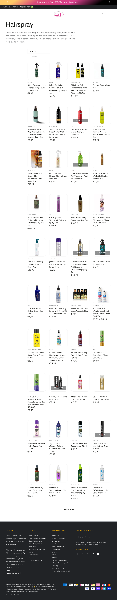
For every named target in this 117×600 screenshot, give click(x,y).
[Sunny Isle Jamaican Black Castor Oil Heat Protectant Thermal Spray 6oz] (58, 115)
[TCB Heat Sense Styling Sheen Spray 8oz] (37, 294)
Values (54, 557)
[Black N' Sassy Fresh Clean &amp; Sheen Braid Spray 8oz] (102, 203)
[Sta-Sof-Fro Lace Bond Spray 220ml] (102, 382)
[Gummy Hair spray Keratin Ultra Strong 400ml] (102, 429)
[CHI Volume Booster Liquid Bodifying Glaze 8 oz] (80, 115)
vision (54, 555)
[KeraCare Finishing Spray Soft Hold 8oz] (80, 203)
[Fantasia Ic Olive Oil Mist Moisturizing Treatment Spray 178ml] (80, 473)
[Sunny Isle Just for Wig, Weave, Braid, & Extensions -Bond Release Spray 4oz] (37, 115)
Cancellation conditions (37, 538)
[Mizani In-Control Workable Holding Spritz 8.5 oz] (102, 159)
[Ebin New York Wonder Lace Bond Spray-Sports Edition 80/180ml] (102, 294)
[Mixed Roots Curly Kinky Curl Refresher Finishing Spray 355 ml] (37, 203)
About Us (55, 535)
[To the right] (109, 2)
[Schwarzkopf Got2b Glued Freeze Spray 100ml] (37, 338)
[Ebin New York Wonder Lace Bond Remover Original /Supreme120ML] (80, 71)
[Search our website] (103, 14)
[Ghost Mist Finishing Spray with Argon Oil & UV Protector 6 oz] (58, 294)
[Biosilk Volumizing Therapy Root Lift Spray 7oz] (37, 247)
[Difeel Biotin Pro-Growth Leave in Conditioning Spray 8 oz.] (58, 71)
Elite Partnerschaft (36, 560)
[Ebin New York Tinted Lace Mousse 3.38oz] (80, 294)
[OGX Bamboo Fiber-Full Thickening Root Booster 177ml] (80, 159)
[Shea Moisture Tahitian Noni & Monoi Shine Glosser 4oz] (102, 115)
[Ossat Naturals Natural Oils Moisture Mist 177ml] (58, 159)
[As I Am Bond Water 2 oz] (102, 71)
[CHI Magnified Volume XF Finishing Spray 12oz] (58, 203)
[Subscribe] (110, 536)
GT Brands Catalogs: (60, 560)
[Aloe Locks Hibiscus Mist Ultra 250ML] (80, 382)
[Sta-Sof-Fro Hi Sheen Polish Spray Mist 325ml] (37, 429)
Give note (32, 546)
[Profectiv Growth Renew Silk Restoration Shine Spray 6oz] (37, 159)
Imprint (54, 544)
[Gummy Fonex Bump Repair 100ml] (58, 382)
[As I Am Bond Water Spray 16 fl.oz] (102, 247)
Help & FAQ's (33, 535)
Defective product (36, 544)
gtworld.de (15, 584)
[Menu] (7, 14)
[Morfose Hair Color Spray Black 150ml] (80, 429)
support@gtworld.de (13, 573)
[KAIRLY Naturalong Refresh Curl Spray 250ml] (80, 338)
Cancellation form (35, 541)
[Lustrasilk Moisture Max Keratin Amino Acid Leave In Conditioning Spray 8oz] (80, 247)
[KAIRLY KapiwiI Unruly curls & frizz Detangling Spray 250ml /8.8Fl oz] (58, 338)
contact (32, 557)
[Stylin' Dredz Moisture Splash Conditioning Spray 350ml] (58, 429)
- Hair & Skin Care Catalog (62, 571)
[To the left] (8, 2)
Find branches (34, 555)
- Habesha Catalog (59, 568)
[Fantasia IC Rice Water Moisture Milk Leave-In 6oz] (58, 473)
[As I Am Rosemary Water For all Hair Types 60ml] (37, 473)
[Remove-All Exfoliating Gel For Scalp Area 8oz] (102, 473)
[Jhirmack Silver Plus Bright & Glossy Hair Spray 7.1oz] (58, 247)
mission (54, 552)
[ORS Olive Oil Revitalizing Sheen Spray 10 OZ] (102, 338)
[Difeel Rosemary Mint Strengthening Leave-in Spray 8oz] (37, 71)
